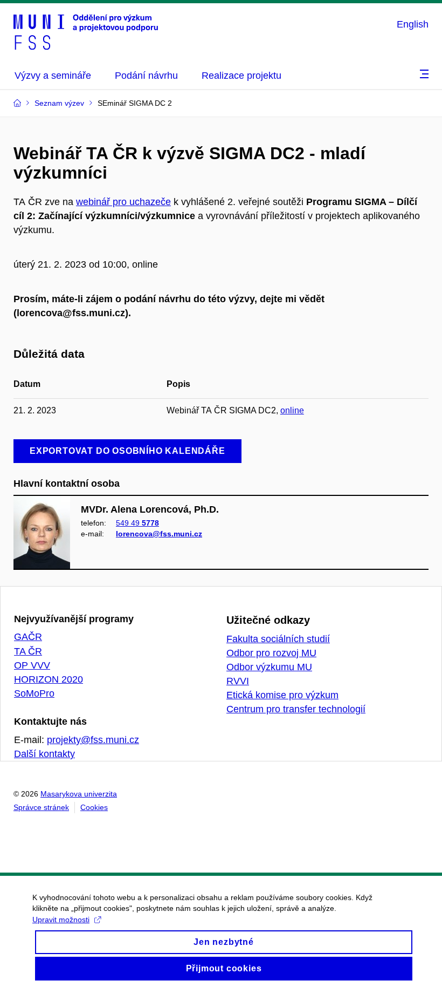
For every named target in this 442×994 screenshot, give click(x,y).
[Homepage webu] (85, 31)
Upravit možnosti (60, 919)
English (413, 24)
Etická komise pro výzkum (282, 695)
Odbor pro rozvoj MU (271, 653)
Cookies (94, 807)
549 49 (137, 523)
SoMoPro (34, 693)
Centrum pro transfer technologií (295, 709)
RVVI (237, 681)
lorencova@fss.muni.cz (159, 533)
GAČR (28, 636)
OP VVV (32, 665)
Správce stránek (41, 807)
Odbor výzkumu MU (269, 667)
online (292, 410)
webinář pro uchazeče (123, 201)
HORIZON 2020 (48, 679)
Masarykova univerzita (78, 793)
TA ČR (28, 651)
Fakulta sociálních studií (278, 639)
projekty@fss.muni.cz (93, 739)
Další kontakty (44, 753)
